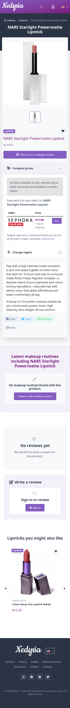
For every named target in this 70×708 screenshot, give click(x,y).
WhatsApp (46, 319)
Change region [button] (22, 252)
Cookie (34, 661)
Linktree (47, 666)
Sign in (36, 507)
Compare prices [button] (22, 168)
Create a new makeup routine (35, 396)
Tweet (28, 319)
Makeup (11, 20)
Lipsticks (23, 20)
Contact (34, 666)
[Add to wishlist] (63, 131)
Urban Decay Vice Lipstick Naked (31, 604)
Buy (57, 220)
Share (12, 319)
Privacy (23, 661)
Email (12, 327)
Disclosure (47, 238)
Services (10, 661)
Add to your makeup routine (37, 154)
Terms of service (51, 661)
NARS (10, 144)
